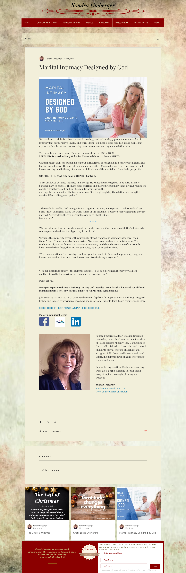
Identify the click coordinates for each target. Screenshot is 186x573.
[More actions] (145, 58)
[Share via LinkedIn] (54, 422)
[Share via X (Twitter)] (47, 422)
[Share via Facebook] (40, 422)
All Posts (28, 38)
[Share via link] (62, 422)
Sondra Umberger (93, 5)
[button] (157, 38)
